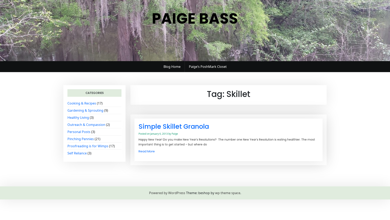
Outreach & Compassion (86, 124)
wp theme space (227, 193)
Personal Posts (78, 132)
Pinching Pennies (80, 139)
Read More (147, 151)
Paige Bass (195, 18)
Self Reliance (77, 153)
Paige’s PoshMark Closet (208, 66)
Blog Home (172, 66)
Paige (175, 133)
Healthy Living (78, 117)
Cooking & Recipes (81, 103)
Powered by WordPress (167, 193)
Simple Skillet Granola (174, 126)
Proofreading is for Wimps (87, 146)
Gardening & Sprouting (85, 110)
